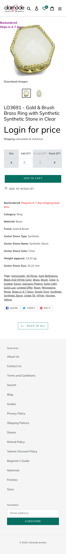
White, (41, 295)
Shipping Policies (18, 423)
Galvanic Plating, (32, 283)
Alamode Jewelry (37, 542)
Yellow (8, 299)
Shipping (9, 139)
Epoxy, (18, 283)
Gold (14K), (51, 283)
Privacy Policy (16, 413)
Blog (10, 394)
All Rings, (32, 276)
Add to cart (33, 178)
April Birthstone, (48, 276)
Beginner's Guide (18, 461)
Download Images (16, 81)
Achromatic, (18, 276)
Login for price (32, 129)
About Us (13, 356)
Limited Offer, (25, 287)
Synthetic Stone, (13, 295)
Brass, (36, 279)
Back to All (35, 325)
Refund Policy (16, 442)
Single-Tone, (42, 291)
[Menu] (60, 8)
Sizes (10, 489)
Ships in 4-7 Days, (23, 291)
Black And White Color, (18, 279)
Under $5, (30, 295)
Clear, (52, 279)
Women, (50, 295)
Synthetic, (56, 291)
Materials (13, 470)
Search (11, 385)
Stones (11, 432)
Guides (11, 404)
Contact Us (14, 366)
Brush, (44, 279)
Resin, (37, 287)
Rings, (7, 291)
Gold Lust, (10, 287)
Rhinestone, (49, 287)
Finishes (12, 480)
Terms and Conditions (21, 375)
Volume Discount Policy (22, 451)
